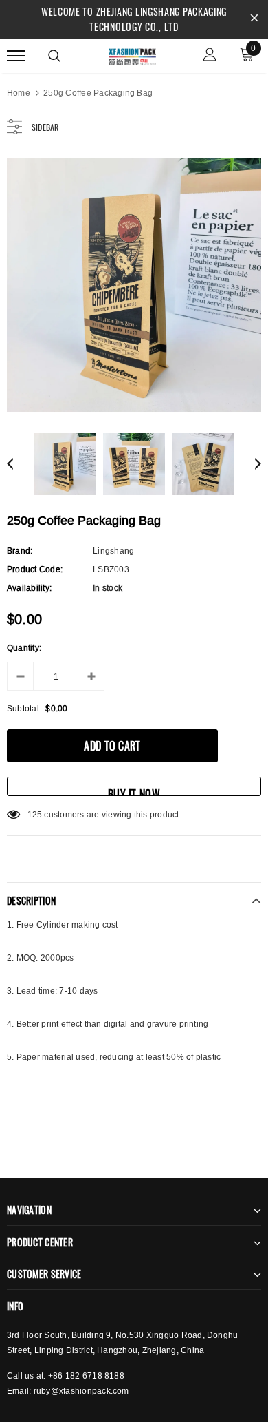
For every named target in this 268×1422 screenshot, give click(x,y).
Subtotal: (24, 708)
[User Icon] (209, 56)
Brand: (19, 550)
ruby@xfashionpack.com (81, 1391)
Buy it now (134, 791)
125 (35, 814)
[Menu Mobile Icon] (16, 56)
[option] (134, 285)
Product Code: (35, 569)
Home (18, 92)
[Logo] (132, 54)
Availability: (29, 588)
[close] (254, 19)
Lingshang (113, 550)
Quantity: (24, 647)
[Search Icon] (54, 56)
